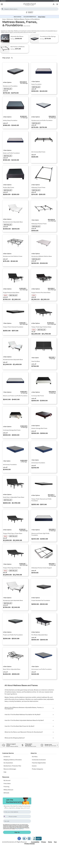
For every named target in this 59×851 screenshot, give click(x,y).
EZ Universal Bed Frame (38, 152)
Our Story (34, 756)
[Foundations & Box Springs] (34, 38)
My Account (7, 780)
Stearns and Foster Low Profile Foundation (15, 395)
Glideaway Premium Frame (39, 223)
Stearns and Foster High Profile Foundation (40, 534)
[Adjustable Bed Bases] (5, 38)
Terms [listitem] (50, 842)
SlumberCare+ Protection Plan (12, 766)
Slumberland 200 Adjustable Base (13, 222)
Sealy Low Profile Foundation (11, 153)
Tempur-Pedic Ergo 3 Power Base (12, 533)
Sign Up (17, 832)
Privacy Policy (17, 828)
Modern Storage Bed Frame (39, 428)
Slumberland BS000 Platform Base (41, 256)
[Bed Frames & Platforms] (5, 48)
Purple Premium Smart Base (11, 292)
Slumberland (10, 842)
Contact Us (7, 756)
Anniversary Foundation (10, 464)
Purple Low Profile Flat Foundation (13, 635)
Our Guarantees (8, 763)
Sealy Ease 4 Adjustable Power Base (13, 497)
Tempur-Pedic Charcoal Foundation (13, 327)
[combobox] (29, 9)
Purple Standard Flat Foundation (40, 600)
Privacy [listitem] (43, 842)
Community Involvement (39, 759)
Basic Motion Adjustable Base (11, 669)
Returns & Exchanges (10, 769)
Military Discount (8, 789)
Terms (22, 828)
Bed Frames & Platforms (17, 46)
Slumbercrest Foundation (10, 86)
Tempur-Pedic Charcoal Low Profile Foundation (41, 499)
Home (4, 19)
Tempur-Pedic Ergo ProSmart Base (41, 327)
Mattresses (10, 19)
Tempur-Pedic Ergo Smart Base (12, 568)
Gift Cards (6, 793)
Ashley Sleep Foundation (10, 120)
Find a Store (7, 783)
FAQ (5, 772)
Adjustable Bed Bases (17, 36)
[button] (57, 4)
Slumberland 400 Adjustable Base (13, 600)
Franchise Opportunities (39, 763)
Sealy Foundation (36, 84)
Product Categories (37, 769)
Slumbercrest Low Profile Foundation (41, 120)
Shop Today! (41, 16)
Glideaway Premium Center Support (41, 568)
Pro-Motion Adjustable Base (39, 635)
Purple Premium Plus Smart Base (40, 292)
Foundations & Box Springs (48, 36)
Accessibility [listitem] (35, 842)
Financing (6, 786)
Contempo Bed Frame (37, 395)
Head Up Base (35, 361)
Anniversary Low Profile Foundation (41, 669)
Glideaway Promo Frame (38, 187)
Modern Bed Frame (8, 187)
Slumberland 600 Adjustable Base (13, 359)
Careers (34, 766)
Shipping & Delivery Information (13, 759)
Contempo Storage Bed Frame (11, 430)
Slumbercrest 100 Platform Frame (12, 256)
